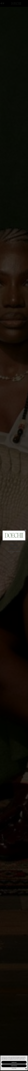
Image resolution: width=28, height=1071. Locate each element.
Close (25, 531)
